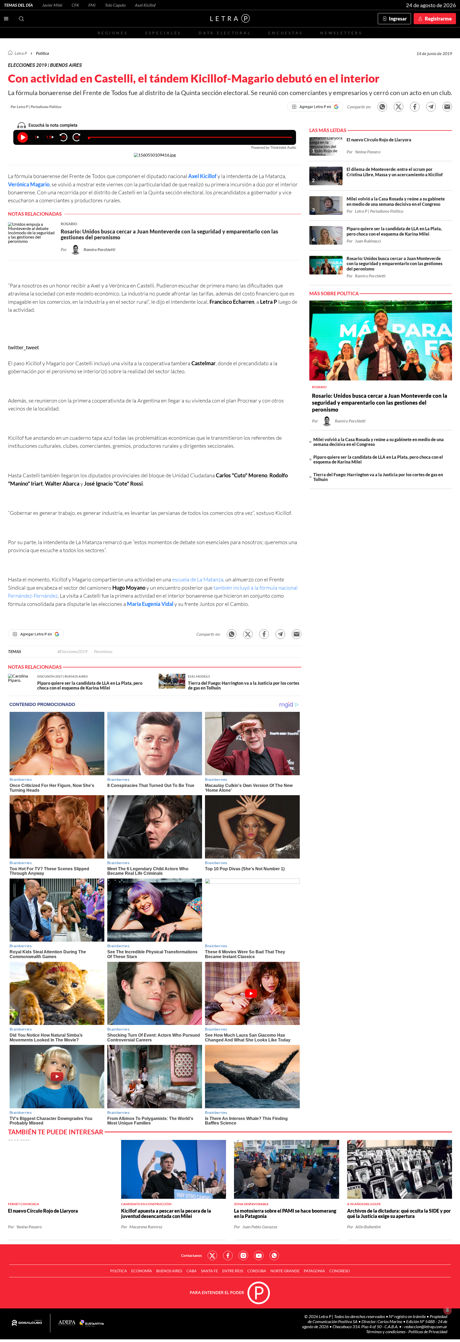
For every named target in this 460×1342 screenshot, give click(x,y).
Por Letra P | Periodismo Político (36, 106)
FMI (92, 4)
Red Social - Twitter (212, 1255)
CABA (191, 1271)
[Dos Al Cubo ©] (27, 1323)
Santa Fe (209, 1271)
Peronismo (103, 651)
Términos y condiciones (386, 1331)
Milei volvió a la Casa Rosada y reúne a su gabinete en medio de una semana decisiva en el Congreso (378, 442)
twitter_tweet (23, 347)
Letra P (21, 53)
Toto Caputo (115, 4)
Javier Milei (52, 4)
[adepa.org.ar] (67, 1323)
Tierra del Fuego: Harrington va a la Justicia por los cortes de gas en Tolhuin (378, 477)
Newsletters (341, 33)
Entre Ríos (232, 1271)
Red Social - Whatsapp (274, 1255)
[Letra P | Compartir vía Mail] (447, 106)
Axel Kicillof (145, 4)
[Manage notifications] (447, 1310)
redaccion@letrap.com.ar (425, 1326)
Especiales (163, 33)
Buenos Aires (169, 1271)
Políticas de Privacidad (427, 1331)
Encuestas (285, 33)
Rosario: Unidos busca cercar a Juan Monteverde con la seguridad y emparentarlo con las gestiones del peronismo (379, 402)
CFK (75, 4)
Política (42, 53)
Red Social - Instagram (243, 1255)
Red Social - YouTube (258, 1255)
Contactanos (191, 1255)
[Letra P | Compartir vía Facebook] (414, 106)
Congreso (339, 1271)
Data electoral (225, 33)
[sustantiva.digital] (92, 1323)
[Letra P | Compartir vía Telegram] (431, 106)
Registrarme (438, 19)
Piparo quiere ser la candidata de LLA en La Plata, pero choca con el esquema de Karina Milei (378, 459)
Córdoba (256, 1271)
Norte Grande (284, 1271)
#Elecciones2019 (72, 651)
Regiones (113, 33)
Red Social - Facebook (227, 1255)
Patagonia (314, 1271)
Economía (141, 1271)
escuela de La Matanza (197, 579)
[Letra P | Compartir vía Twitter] (398, 106)
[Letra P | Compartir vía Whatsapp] (382, 106)
